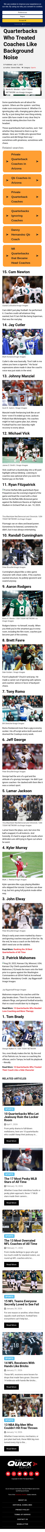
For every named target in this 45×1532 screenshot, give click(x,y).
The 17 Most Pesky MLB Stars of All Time (20, 1180)
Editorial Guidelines (22, 1505)
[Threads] (31, 1474)
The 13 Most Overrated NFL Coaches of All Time (20, 1242)
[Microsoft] (25, 1474)
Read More (11, 1141)
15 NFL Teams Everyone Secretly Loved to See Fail (21, 1302)
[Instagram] (14, 1474)
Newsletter (22, 1524)
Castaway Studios (21, 1494)
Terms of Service (22, 1514)
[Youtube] (19, 1474)
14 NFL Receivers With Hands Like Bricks (19, 1364)
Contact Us (22, 1519)
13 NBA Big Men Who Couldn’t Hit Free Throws (21, 1426)
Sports (33, 67)
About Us (22, 1500)
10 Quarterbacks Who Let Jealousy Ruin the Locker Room (21, 1117)
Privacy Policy (22, 1510)
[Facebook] (8, 1474)
